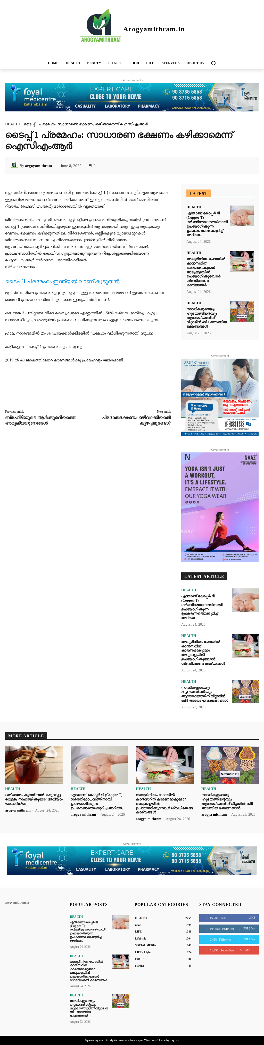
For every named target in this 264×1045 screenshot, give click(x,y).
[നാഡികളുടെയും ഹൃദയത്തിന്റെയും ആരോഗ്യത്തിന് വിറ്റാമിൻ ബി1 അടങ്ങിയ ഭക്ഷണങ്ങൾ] (242, 311)
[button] (213, 63)
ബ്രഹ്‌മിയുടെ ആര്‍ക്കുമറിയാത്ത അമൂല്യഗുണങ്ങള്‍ (40, 420)
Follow (249, 928)
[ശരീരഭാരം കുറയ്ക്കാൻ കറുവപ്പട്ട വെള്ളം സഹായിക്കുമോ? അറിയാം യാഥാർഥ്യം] (34, 765)
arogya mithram (18, 810)
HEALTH (12, 124)
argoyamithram (38, 166)
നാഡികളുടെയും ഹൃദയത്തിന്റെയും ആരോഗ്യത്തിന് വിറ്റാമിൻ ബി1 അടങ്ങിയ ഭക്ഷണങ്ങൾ (206, 317)
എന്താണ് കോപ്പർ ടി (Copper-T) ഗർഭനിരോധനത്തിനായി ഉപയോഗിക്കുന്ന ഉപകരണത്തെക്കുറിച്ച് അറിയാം (87, 931)
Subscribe (247, 950)
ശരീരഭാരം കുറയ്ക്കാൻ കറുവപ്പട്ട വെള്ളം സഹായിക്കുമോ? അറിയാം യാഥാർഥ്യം (34, 799)
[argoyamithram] (15, 166)
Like (252, 917)
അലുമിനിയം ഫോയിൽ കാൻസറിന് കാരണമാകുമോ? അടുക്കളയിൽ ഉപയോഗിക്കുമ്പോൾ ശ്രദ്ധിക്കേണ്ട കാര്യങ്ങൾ (205, 272)
